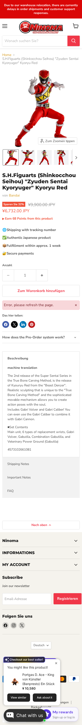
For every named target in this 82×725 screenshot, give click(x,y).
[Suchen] (73, 41)
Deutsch (38, 645)
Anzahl (7, 265)
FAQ (10, 491)
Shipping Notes (18, 464)
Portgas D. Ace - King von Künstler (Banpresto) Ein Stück (38, 679)
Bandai (14, 195)
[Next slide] (76, 157)
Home (6, 55)
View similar (18, 697)
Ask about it (44, 697)
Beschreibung (18, 358)
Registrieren (67, 598)
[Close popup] (56, 663)
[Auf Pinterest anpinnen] (31, 324)
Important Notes (19, 477)
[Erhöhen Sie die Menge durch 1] (42, 275)
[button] (10, 157)
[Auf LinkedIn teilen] (23, 324)
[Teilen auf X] (14, 324)
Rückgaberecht (41, 707)
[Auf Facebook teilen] (5, 324)
